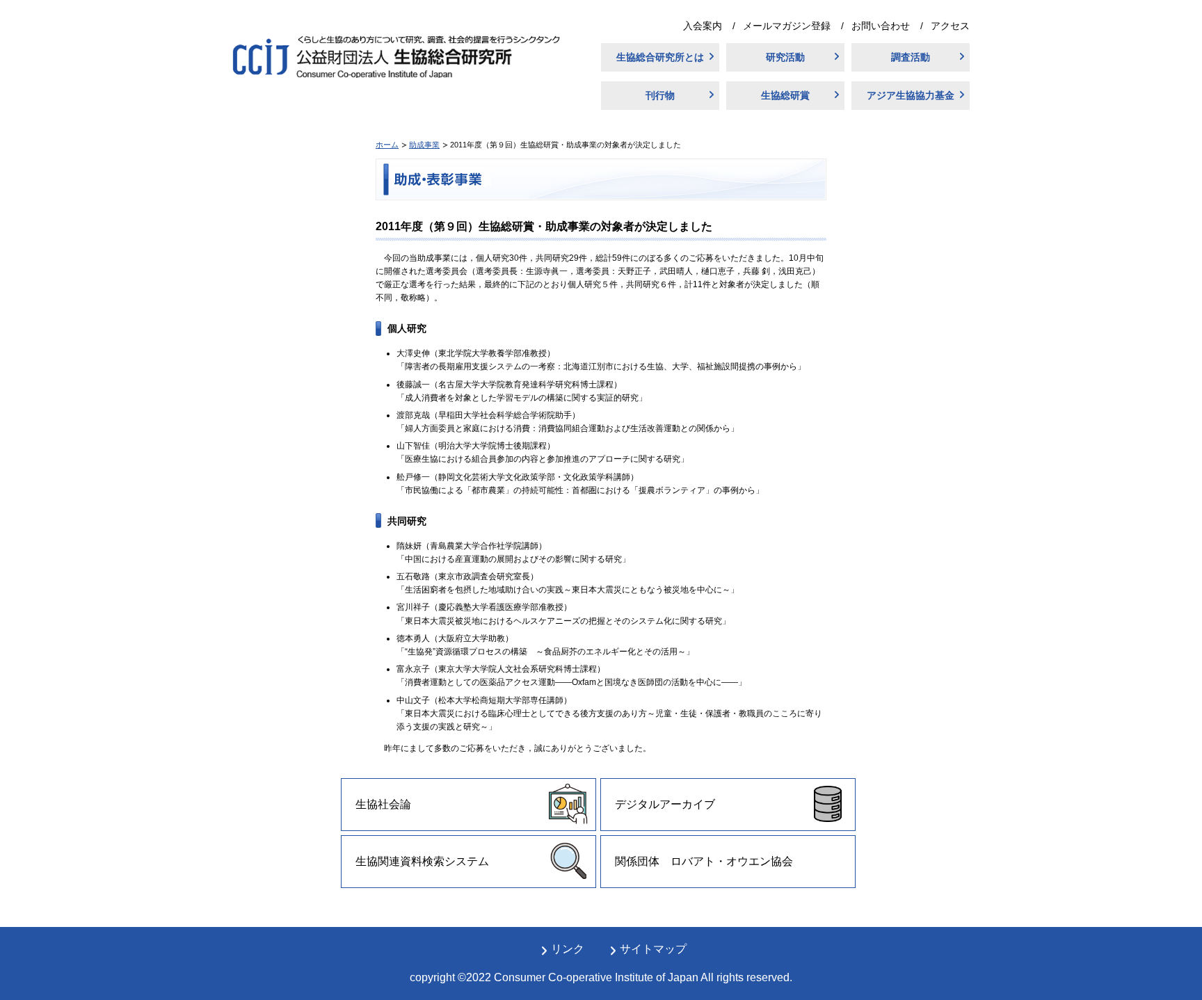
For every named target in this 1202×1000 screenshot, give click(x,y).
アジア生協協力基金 (910, 95)
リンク (567, 949)
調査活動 (910, 57)
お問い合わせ (880, 25)
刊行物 (660, 95)
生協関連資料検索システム (422, 861)
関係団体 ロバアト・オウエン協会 (704, 861)
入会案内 (702, 25)
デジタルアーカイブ (665, 804)
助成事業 (424, 144)
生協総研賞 (785, 95)
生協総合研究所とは (660, 57)
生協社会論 (383, 804)
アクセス (950, 25)
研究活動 (785, 57)
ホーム (387, 144)
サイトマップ (653, 949)
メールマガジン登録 (787, 25)
